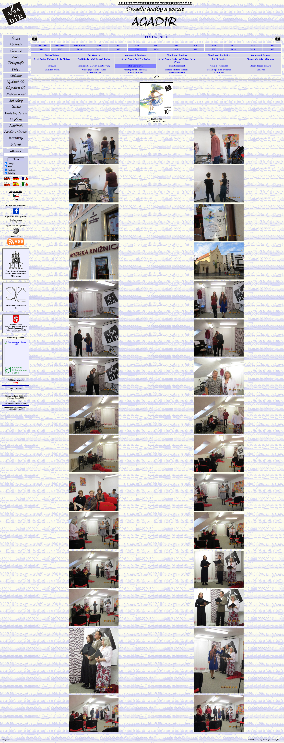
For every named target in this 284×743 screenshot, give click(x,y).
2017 (98, 49)
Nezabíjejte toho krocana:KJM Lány (219, 71)
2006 (137, 45)
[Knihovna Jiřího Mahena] (15, 373)
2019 (137, 49)
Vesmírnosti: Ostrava (261, 55)
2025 (252, 49)
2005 (118, 45)
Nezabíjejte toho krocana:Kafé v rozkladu (135, 71)
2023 (214, 49)
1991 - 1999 (60, 45)
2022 (195, 49)
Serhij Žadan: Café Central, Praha (94, 59)
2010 (214, 45)
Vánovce (261, 69)
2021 (175, 49)
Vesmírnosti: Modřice (177, 55)
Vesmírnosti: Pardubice (135, 55)
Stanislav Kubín (52, 69)
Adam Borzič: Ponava (260, 66)
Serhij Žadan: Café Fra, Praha (135, 59)
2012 (252, 45)
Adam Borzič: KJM (219, 66)
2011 (233, 45)
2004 (98, 45)
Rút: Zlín (52, 66)
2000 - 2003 (79, 45)
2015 (60, 49)
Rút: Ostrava (94, 55)
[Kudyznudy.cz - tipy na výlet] (15, 363)
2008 (175, 45)
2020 (156, 49)
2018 (118, 49)
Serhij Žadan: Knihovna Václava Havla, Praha (177, 60)
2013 (272, 45)
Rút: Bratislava (135, 66)
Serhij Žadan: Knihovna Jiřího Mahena (52, 59)
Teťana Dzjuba (52, 55)
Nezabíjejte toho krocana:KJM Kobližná (94, 71)
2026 (272, 49)
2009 (195, 45)
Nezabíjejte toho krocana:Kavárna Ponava (177, 71)
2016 (79, 49)
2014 (41, 49)
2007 (156, 45)
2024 (233, 49)
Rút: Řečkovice (219, 59)
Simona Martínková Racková (260, 59)
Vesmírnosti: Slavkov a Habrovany (94, 66)
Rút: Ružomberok (177, 66)
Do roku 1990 (41, 45)
